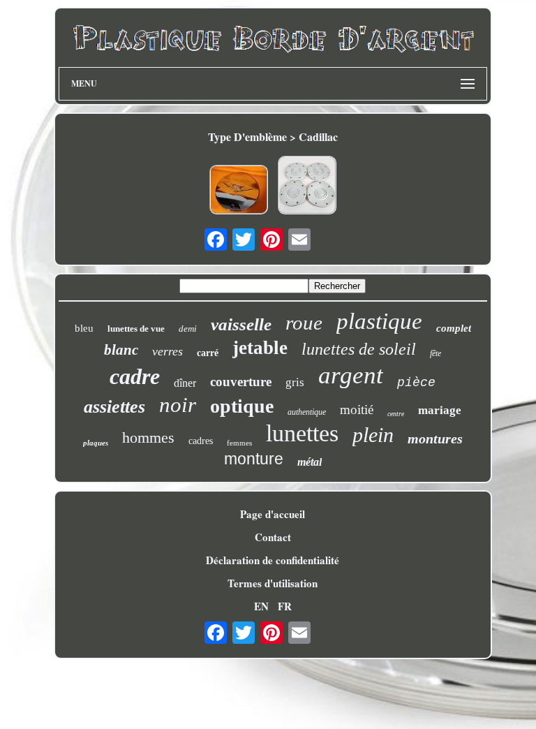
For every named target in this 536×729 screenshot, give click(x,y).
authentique (307, 412)
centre (395, 414)
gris (294, 382)
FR (285, 606)
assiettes (114, 407)
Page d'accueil (272, 514)
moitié (356, 409)
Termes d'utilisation (273, 583)
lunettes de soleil (359, 349)
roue (303, 322)
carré (207, 353)
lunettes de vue (136, 328)
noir (177, 404)
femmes (239, 443)
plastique (379, 321)
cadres (200, 441)
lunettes (302, 433)
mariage (439, 410)
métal (309, 462)
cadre (135, 376)
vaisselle (241, 324)
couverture (240, 381)
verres (167, 351)
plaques (95, 443)
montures (435, 438)
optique (242, 406)
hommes (148, 437)
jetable (260, 347)
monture (253, 459)
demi (188, 328)
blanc (121, 349)
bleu (84, 328)
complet (453, 328)
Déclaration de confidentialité (272, 560)
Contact (273, 537)
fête (435, 353)
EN (261, 606)
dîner (185, 383)
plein (373, 434)
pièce (416, 383)
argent (350, 375)
